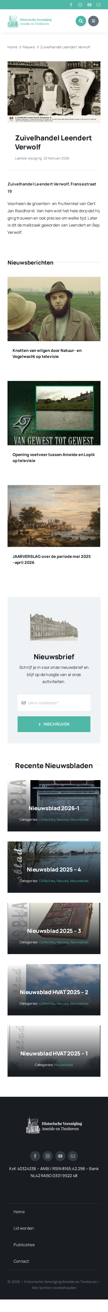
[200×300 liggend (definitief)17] (54, 63)
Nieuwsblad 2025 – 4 (54, 869)
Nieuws (62, 819)
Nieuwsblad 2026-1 (54, 808)
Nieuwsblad (79, 819)
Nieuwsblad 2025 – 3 (54, 931)
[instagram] (80, 5)
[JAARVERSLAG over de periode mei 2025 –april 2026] (54, 488)
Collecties (47, 819)
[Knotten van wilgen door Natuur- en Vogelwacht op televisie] (54, 280)
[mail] (98, 5)
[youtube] (89, 5)
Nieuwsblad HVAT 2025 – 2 (54, 992)
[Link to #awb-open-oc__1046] (81, 21)
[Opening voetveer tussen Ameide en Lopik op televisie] (54, 384)
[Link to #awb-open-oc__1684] (93, 21)
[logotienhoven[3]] (54, 1119)
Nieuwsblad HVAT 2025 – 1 (54, 1053)
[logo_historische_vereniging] (30, 16)
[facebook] (71, 5)
